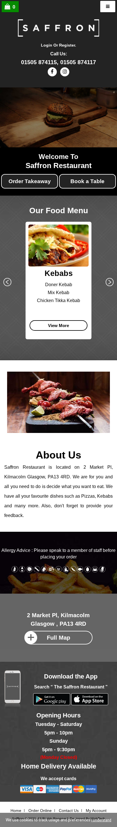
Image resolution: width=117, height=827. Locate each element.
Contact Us (69, 810)
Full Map (58, 638)
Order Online (40, 810)
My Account (96, 810)
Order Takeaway (30, 181)
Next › (110, 282)
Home (16, 810)
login (46, 45)
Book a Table (87, 181)
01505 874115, (40, 62)
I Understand (101, 820)
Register (67, 45)
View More (58, 325)
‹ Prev (7, 282)
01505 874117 (78, 62)
